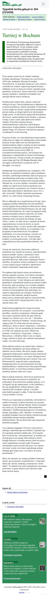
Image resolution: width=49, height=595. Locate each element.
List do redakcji (37, 17)
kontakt (21, 592)
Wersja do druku (9, 19)
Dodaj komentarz (23, 17)
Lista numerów (39, 19)
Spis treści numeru (25, 19)
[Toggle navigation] (43, 4)
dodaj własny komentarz (17, 492)
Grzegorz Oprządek (15, 507)
